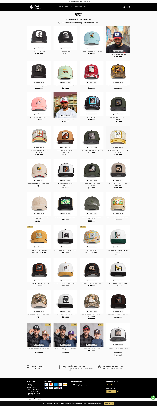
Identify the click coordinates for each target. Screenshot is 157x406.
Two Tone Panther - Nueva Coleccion (118, 118)
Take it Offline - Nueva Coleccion (65, 217)
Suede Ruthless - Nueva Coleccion (65, 250)
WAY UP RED (91, 86)
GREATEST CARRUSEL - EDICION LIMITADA (39, 151)
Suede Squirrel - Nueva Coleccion (65, 283)
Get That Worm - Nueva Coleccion (118, 217)
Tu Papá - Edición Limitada (118, 54)
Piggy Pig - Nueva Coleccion (39, 117)
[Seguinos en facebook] (111, 384)
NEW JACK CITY (91, 117)
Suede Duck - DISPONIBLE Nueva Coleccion (118, 251)
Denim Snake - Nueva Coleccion (39, 283)
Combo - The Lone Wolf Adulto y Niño (65, 349)
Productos (69, 7)
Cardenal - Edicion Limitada (65, 119)
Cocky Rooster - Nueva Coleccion (39, 183)
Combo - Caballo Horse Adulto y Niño (39, 349)
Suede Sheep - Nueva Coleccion (65, 315)
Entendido (108, 403)
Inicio (61, 7)
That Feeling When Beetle (39, 250)
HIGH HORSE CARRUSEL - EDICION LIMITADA (118, 151)
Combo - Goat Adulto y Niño (92, 348)
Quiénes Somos (31, 388)
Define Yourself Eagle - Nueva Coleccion (91, 217)
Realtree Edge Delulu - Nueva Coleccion (91, 315)
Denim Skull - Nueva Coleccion (91, 283)
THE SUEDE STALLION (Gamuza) (39, 86)
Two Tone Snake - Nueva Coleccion (91, 150)
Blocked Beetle (92, 250)
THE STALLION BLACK (39, 51)
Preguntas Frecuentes (33, 389)
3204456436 (76, 384)
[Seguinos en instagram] (107, 384)
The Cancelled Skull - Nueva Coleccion (118, 184)
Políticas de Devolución (33, 393)
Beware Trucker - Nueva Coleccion (65, 184)
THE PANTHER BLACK (65, 51)
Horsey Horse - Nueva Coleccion (91, 51)
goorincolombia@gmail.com (81, 386)
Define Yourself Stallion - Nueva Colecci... (39, 217)
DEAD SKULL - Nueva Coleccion (118, 315)
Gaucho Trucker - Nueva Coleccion (65, 151)
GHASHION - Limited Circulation (118, 86)
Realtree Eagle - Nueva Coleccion (39, 315)
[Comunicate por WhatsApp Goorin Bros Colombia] (153, 397)
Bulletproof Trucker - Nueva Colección (118, 349)
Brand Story (30, 386)
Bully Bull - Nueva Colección (65, 86)
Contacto (29, 384)
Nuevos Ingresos (80, 7)
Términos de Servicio (33, 391)
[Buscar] (120, 6)
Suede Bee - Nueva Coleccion (118, 283)
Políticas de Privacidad (33, 395)
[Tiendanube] (35, 399)
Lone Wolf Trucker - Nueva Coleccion (91, 184)
